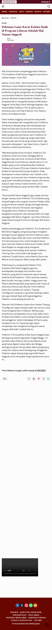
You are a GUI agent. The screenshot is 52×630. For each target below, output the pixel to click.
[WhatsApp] (31, 605)
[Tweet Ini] (34, 379)
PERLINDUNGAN (19, 615)
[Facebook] (17, 605)
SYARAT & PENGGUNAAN (21, 620)
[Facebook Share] (29, 379)
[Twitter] (22, 605)
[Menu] (3, 6)
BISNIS (4, 23)
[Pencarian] (48, 6)
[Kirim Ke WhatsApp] (48, 379)
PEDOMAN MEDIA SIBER (16, 618)
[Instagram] (26, 605)
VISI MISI (38, 620)
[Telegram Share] (43, 379)
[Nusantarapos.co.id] (18, 6)
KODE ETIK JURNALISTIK (30, 612)
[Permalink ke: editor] (4, 39)
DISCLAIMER (33, 615)
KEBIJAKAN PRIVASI (37, 618)
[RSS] (35, 605)
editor (9, 39)
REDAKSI (14, 612)
